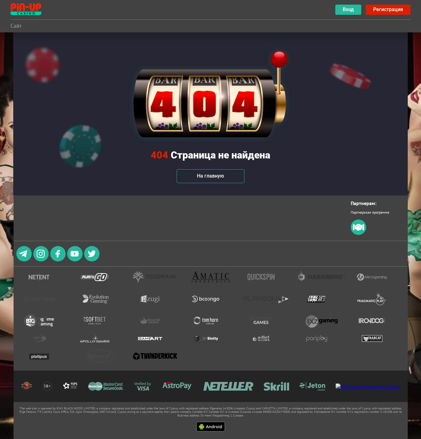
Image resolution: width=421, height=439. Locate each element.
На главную (210, 176)
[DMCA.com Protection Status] (368, 386)
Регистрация (388, 9)
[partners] (358, 233)
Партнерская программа (370, 212)
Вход (348, 9)
